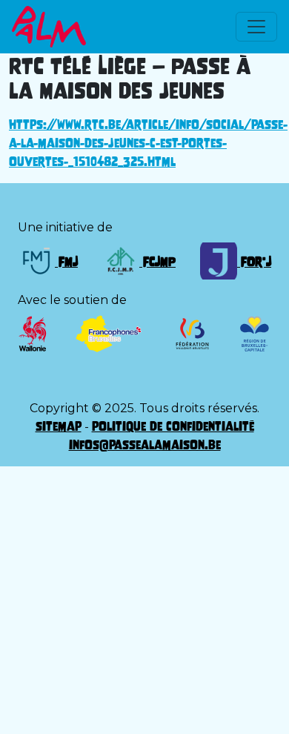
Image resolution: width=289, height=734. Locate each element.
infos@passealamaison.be (145, 444)
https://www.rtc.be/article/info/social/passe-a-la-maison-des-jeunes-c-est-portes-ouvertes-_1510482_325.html (148, 143)
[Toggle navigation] (256, 27)
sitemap (59, 426)
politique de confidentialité (173, 426)
